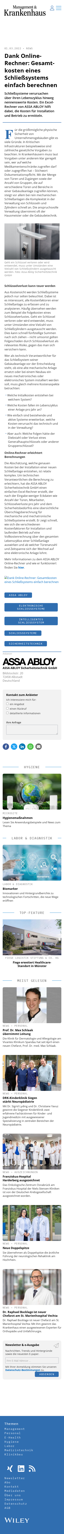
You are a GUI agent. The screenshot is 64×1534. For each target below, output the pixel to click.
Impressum (13, 1499)
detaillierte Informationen (25, 713)
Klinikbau (13, 1454)
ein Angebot (17, 704)
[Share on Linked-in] (22, 746)
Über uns (12, 1495)
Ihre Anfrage (13, 722)
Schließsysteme (23, 633)
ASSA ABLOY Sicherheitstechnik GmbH (30, 668)
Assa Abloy (18, 595)
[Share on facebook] (6, 746)
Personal (21, 1025)
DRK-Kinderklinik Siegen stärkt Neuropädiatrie (20, 1100)
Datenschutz (15, 1503)
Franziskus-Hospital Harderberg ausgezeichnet (21, 1178)
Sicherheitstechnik (25, 643)
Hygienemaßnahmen (18, 818)
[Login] (52, 8)
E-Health (12, 1437)
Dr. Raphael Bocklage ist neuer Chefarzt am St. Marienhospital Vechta (30, 1314)
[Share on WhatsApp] (30, 746)
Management (14, 1429)
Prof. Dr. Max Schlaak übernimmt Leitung (18, 1032)
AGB (7, 1508)
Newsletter (14, 1478)
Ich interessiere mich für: (21, 699)
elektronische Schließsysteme (31, 607)
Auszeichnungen (26, 1172)
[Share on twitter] (14, 746)
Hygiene (11, 1441)
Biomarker (10, 889)
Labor (9, 1446)
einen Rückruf (18, 708)
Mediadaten (14, 1490)
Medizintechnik (18, 1450)
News (29, 48)
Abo (7, 1482)
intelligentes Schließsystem (31, 621)
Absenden (46, 1374)
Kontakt (11, 1486)
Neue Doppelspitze (16, 1248)
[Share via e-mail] (38, 746)
